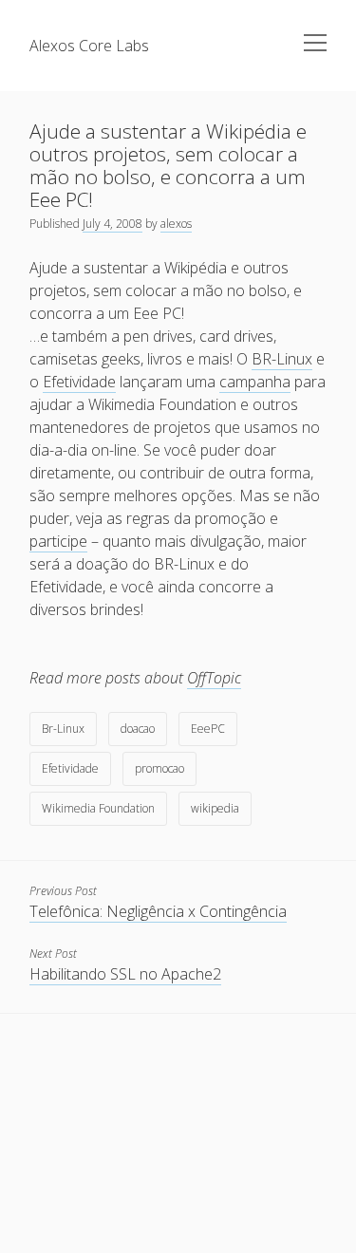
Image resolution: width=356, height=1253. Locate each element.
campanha (254, 381)
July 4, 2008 (112, 223)
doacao (138, 728)
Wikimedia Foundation (98, 808)
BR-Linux (282, 358)
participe (58, 541)
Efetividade (79, 381)
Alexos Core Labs (89, 45)
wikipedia (215, 808)
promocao (159, 768)
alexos (176, 223)
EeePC (208, 728)
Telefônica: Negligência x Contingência (158, 911)
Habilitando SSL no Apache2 (125, 973)
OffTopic (214, 677)
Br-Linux (63, 728)
